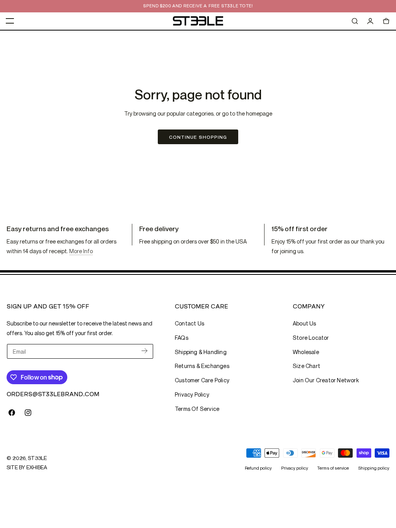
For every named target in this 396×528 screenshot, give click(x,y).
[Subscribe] (144, 351)
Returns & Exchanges (202, 366)
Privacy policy (294, 468)
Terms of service (333, 468)
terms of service (197, 408)
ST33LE (37, 458)
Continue (198, 137)
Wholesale (306, 352)
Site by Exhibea (27, 467)
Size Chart (306, 366)
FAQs (181, 337)
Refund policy (258, 468)
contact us (189, 323)
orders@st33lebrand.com (53, 394)
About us (304, 323)
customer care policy (202, 380)
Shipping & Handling (201, 352)
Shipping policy (373, 468)
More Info (81, 251)
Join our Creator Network (326, 380)
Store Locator (311, 337)
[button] (10, 21)
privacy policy (192, 394)
